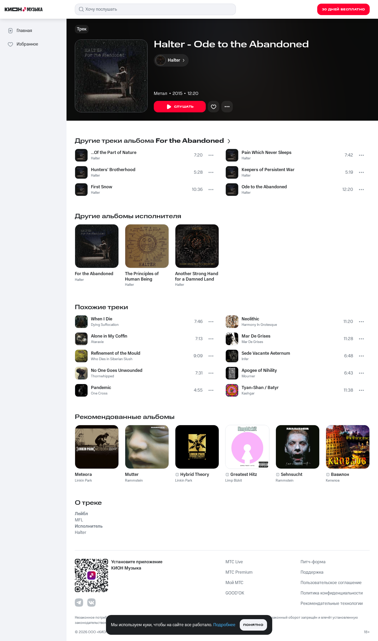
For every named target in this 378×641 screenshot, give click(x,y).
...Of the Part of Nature (113, 153)
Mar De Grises (256, 336)
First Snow (101, 187)
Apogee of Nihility (259, 370)
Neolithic (250, 319)
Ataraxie (97, 342)
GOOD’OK (235, 593)
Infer (245, 359)
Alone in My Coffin (109, 336)
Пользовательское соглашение (331, 583)
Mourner (248, 376)
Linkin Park (83, 480)
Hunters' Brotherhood (113, 170)
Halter (95, 158)
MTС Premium (239, 572)
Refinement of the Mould (115, 353)
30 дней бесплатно (343, 9)
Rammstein (134, 480)
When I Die (101, 319)
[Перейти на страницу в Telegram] (79, 602)
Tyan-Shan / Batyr (260, 388)
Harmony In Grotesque (259, 324)
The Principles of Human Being (142, 276)
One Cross (99, 393)
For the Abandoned (94, 273)
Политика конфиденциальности (332, 593)
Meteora (83, 474)
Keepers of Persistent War (268, 170)
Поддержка (312, 572)
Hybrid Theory (194, 474)
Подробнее (224, 625)
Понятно (253, 625)
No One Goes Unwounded (116, 370)
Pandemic (101, 388)
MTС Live (234, 562)
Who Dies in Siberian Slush (111, 359)
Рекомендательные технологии (332, 603)
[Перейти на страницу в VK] (91, 602)
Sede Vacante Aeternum (266, 353)
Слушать (184, 107)
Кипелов (333, 480)
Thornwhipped (102, 376)
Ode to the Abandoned (264, 187)
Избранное (27, 44)
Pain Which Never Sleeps (266, 153)
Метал (160, 93)
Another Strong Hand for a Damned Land (196, 276)
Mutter (132, 474)
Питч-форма (313, 562)
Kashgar (248, 393)
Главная (24, 31)
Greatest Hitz (243, 474)
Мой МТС (234, 583)
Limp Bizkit (233, 480)
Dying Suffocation (105, 324)
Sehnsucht (291, 474)
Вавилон (340, 474)
